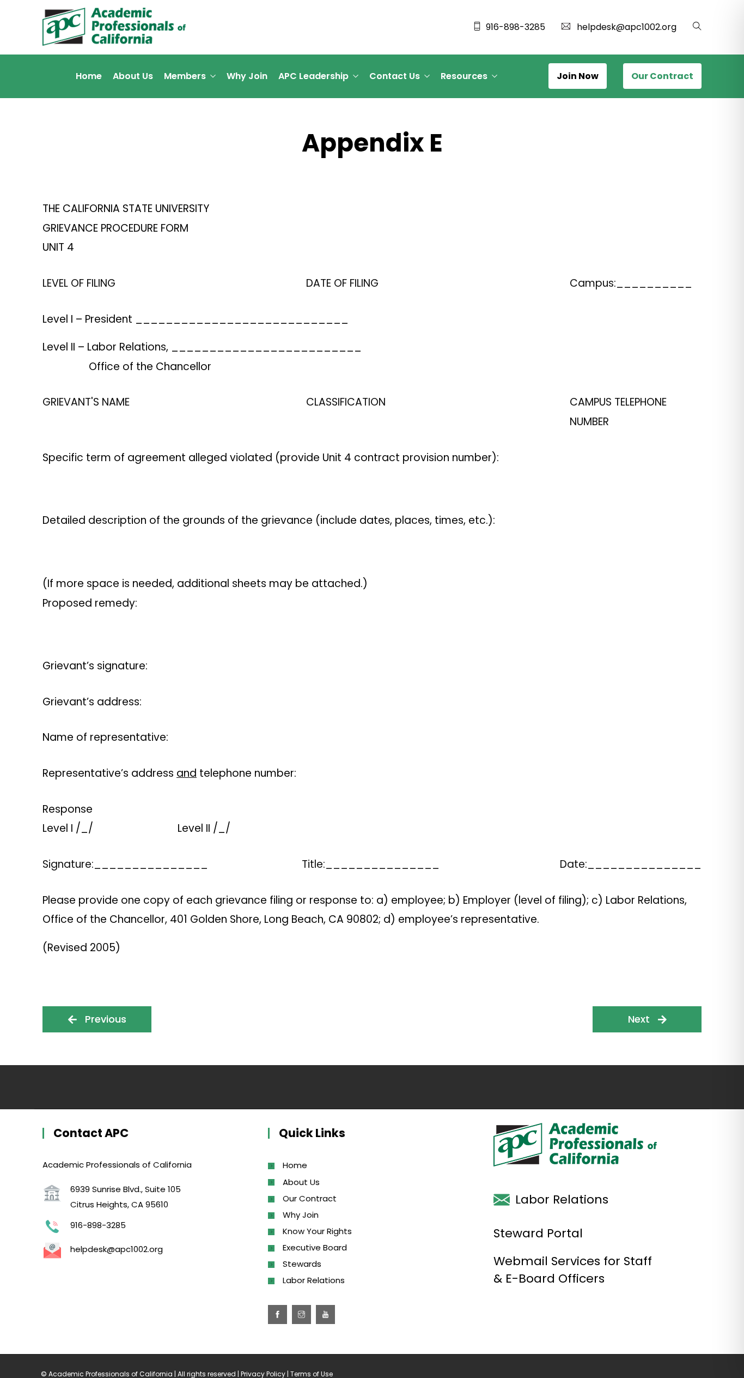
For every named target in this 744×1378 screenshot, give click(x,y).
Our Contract (310, 1198)
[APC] (114, 27)
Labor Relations (314, 1280)
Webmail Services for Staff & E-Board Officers (572, 1270)
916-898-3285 (515, 27)
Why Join (247, 76)
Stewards (302, 1264)
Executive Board (315, 1247)
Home (89, 76)
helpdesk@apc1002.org (626, 27)
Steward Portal (538, 1233)
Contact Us (394, 76)
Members (185, 76)
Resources (464, 76)
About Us (133, 76)
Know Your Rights (317, 1231)
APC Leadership (313, 76)
